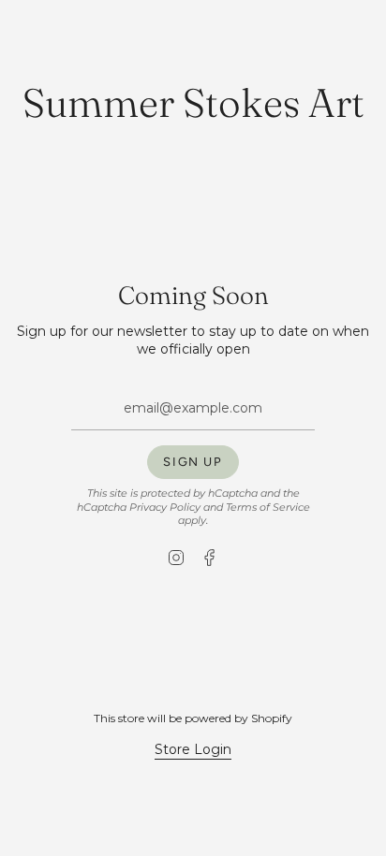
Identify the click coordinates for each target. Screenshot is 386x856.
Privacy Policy (164, 507)
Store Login (193, 749)
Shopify (271, 718)
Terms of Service (268, 507)
